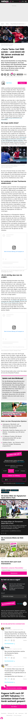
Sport (2, 23)
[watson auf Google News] (25, 74)
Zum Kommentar (9, 643)
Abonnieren (14, 573)
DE (20, 1)
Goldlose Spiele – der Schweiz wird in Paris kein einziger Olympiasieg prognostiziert (13, 444)
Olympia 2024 (5, 492)
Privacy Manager (18, 715)
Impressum (21, 713)
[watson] (5, 1)
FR (23, 1)
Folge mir (22, 83)
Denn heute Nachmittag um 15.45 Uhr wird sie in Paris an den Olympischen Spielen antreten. (13, 138)
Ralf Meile (9, 83)
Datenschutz (9, 715)
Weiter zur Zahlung (14, 475)
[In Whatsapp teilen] (5, 74)
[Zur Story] (14, 700)
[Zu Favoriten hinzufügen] (14, 74)
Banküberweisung (20, 483)
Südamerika (14, 490)
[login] (2, 718)
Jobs (16, 713)
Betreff (3, 593)
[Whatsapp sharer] (5, 533)
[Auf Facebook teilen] (2, 74)
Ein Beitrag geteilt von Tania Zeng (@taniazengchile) (14, 267)
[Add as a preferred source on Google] (20, 74)
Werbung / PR (11, 713)
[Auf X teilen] (3, 533)
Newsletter (4, 713)
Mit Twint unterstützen (16, 480)
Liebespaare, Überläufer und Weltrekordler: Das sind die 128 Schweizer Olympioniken (12, 425)
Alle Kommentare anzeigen (14, 688)
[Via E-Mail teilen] (8, 74)
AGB (26, 713)
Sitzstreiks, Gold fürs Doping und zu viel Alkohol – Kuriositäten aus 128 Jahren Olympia (14, 432)
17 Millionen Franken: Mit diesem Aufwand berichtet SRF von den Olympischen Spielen (12, 438)
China (7, 23)
